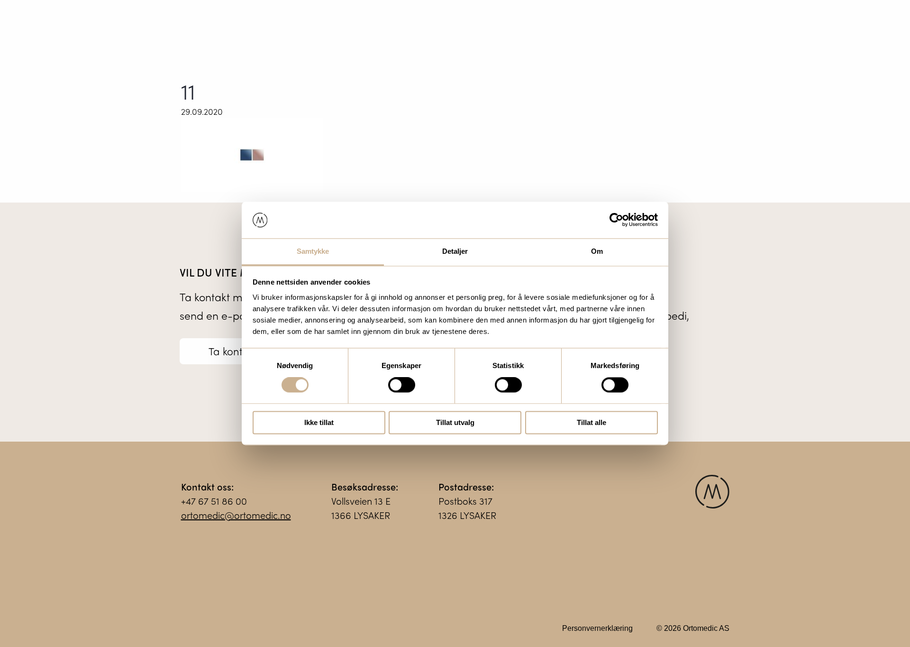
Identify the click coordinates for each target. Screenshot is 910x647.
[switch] (401, 385)
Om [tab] (597, 251)
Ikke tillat (319, 422)
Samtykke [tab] (313, 251)
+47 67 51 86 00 (214, 501)
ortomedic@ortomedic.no (236, 515)
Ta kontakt (233, 351)
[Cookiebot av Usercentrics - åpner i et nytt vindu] (616, 220)
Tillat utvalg (455, 422)
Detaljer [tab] (455, 251)
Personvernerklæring (597, 628)
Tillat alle (591, 422)
